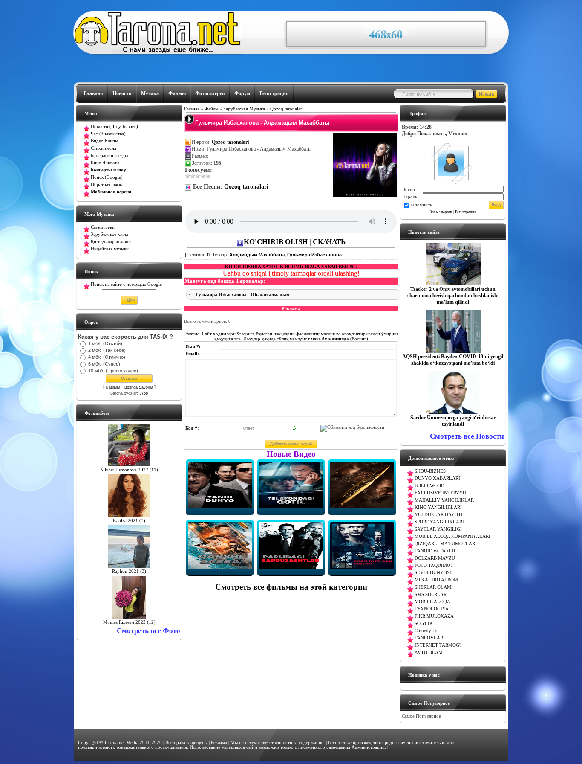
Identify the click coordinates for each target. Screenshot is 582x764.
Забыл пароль (441, 212)
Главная (93, 93)
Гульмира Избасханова (314, 254)
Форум (242, 93)
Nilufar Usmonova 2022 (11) (129, 470)
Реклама (219, 742)
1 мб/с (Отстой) (105, 343)
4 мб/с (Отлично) (106, 357)
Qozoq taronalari (286, 109)
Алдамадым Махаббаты (257, 254)
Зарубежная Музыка (244, 109)
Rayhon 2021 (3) (129, 571)
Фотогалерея (210, 93)
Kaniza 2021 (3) (129, 520)
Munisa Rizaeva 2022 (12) (129, 622)
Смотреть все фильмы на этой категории (291, 586)
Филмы (177, 93)
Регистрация (274, 93)
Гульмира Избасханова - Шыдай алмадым (243, 294)
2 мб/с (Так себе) (107, 350)
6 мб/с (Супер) (104, 363)
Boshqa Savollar (138, 387)
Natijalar (113, 387)
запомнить (421, 205)
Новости (122, 93)
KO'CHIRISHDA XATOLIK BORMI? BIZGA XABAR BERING (291, 266)
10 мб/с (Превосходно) (113, 370)
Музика (150, 93)
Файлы (211, 109)
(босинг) (344, 338)
